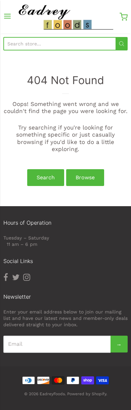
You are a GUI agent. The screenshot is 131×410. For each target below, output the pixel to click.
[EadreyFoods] (65, 16)
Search (46, 177)
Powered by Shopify (86, 394)
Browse (85, 177)
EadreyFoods (52, 394)
